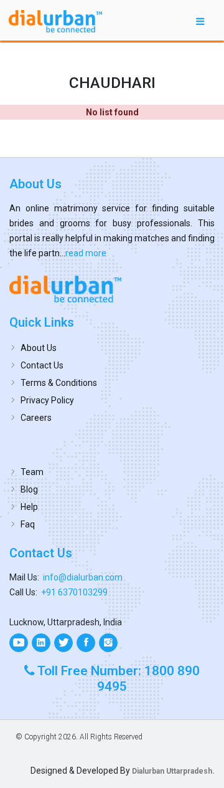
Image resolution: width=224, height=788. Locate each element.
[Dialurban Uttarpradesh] (112, 289)
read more (85, 253)
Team (32, 472)
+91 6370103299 (74, 592)
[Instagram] (108, 642)
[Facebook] (86, 642)
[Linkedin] (41, 642)
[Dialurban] (55, 21)
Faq (28, 524)
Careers (36, 418)
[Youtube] (18, 642)
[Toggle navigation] (200, 21)
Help (29, 507)
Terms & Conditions (59, 383)
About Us (39, 348)
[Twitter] (63, 642)
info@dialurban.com (83, 577)
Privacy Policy (47, 400)
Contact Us (42, 365)
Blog (29, 489)
